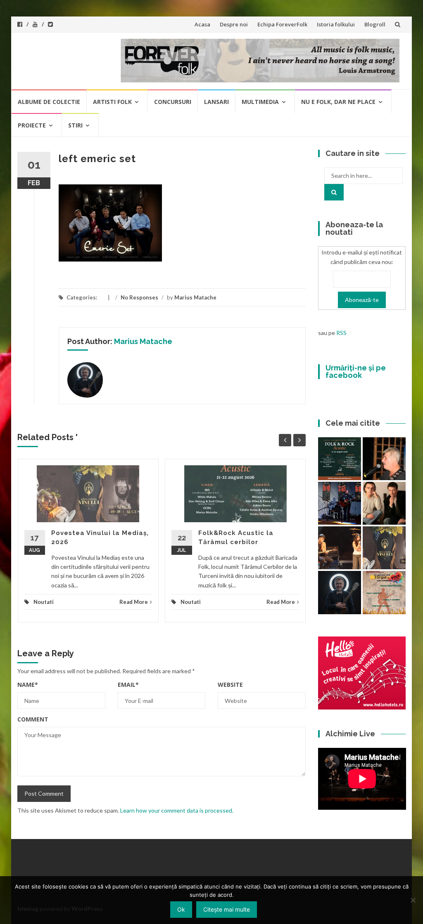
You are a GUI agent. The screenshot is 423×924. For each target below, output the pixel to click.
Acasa (202, 24)
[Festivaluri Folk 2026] (339, 547)
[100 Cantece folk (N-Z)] (384, 503)
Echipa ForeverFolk (282, 24)
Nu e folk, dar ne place (338, 102)
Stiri (75, 125)
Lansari (216, 102)
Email (128, 684)
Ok (181, 909)
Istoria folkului (336, 24)
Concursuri (172, 102)
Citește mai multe (226, 909)
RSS (341, 332)
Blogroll (374, 24)
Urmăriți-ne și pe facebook (356, 371)
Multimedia (260, 102)
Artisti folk (112, 102)
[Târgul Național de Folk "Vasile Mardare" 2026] (384, 592)
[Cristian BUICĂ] (384, 458)
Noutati (43, 602)
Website (230, 684)
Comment (32, 719)
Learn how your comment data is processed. (176, 810)
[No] (413, 900)
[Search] (334, 192)
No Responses (139, 297)
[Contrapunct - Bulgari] (339, 592)
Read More (133, 602)
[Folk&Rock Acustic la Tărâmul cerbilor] (339, 458)
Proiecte (32, 125)
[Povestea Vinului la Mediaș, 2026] (384, 547)
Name (27, 684)
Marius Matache (195, 297)
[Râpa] (339, 503)
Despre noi (234, 24)
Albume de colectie (49, 102)
